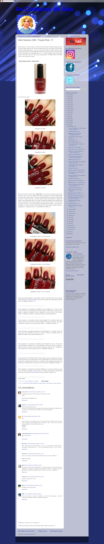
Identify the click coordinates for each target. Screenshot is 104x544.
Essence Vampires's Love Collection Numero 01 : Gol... (77, 162)
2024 (68, 98)
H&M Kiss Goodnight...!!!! (74, 159)
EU (22, 416)
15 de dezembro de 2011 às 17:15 (35, 453)
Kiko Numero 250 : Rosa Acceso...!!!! (74, 201)
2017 (68, 112)
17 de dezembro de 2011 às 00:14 (33, 494)
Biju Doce (24, 443)
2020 (68, 106)
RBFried (65, 540)
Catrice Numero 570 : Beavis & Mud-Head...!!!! (75, 165)
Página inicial (42, 531)
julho (70, 217)
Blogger (79, 540)
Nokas (23, 485)
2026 (68, 94)
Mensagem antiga (56, 531)
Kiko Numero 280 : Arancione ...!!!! (76, 195)
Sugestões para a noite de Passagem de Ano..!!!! (74, 134)
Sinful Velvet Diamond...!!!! (74, 142)
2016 (68, 114)
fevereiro (71, 227)
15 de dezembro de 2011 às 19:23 (33, 465)
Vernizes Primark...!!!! (73, 168)
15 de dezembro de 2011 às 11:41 (36, 391)
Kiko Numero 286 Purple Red (30, 383)
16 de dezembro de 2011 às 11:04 (34, 485)
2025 (68, 96)
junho (70, 219)
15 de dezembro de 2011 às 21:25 (35, 476)
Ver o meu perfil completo (72, 270)
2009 (68, 233)
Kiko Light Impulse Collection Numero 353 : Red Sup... (75, 157)
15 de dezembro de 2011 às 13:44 (40, 433)
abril (70, 223)
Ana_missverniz (78, 253)
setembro (71, 213)
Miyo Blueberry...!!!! (73, 140)
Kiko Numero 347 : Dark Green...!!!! (76, 149)
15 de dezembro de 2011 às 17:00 (35, 443)
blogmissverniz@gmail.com (72, 247)
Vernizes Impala (35, 372)
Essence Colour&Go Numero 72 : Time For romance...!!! (76, 152)
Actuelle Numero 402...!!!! (74, 178)
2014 (68, 118)
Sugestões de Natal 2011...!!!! (75, 154)
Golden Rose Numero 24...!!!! (75, 187)
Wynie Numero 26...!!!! (73, 203)
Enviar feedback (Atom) (30, 534)
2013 (68, 120)
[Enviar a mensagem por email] (42, 381)
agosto (70, 215)
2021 (68, 104)
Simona (24, 404)
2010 (68, 231)
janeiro (70, 229)
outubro (71, 211)
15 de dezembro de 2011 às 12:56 (34, 404)
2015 (68, 116)
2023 (68, 100)
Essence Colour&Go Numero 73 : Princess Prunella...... (76, 198)
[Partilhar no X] (45, 381)
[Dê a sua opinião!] (43, 381)
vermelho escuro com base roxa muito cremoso (49, 383)
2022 (68, 102)
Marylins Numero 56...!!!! (74, 131)
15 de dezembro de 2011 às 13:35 (32, 416)
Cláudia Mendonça (27, 433)
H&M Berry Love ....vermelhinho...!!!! (77, 182)
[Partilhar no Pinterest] (47, 381)
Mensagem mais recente (26, 531)
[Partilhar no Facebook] (46, 381)
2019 (68, 108)
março (70, 225)
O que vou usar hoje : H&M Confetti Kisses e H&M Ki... (76, 129)
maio (70, 221)
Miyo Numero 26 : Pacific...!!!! (75, 193)
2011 (68, 124)
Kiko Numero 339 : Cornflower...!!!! (76, 180)
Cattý (23, 465)
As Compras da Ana (44, 9)
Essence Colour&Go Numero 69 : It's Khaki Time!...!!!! (76, 185)
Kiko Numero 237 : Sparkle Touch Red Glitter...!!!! (76, 173)
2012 (68, 122)
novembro (71, 209)
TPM (23, 494)
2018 (68, 110)
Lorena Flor (25, 391)
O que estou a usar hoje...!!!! (75, 147)
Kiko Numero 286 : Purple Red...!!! (76, 170)
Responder (24, 400)
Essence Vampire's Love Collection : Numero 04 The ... (77, 176)
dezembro (71, 126)
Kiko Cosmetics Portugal (30, 299)
